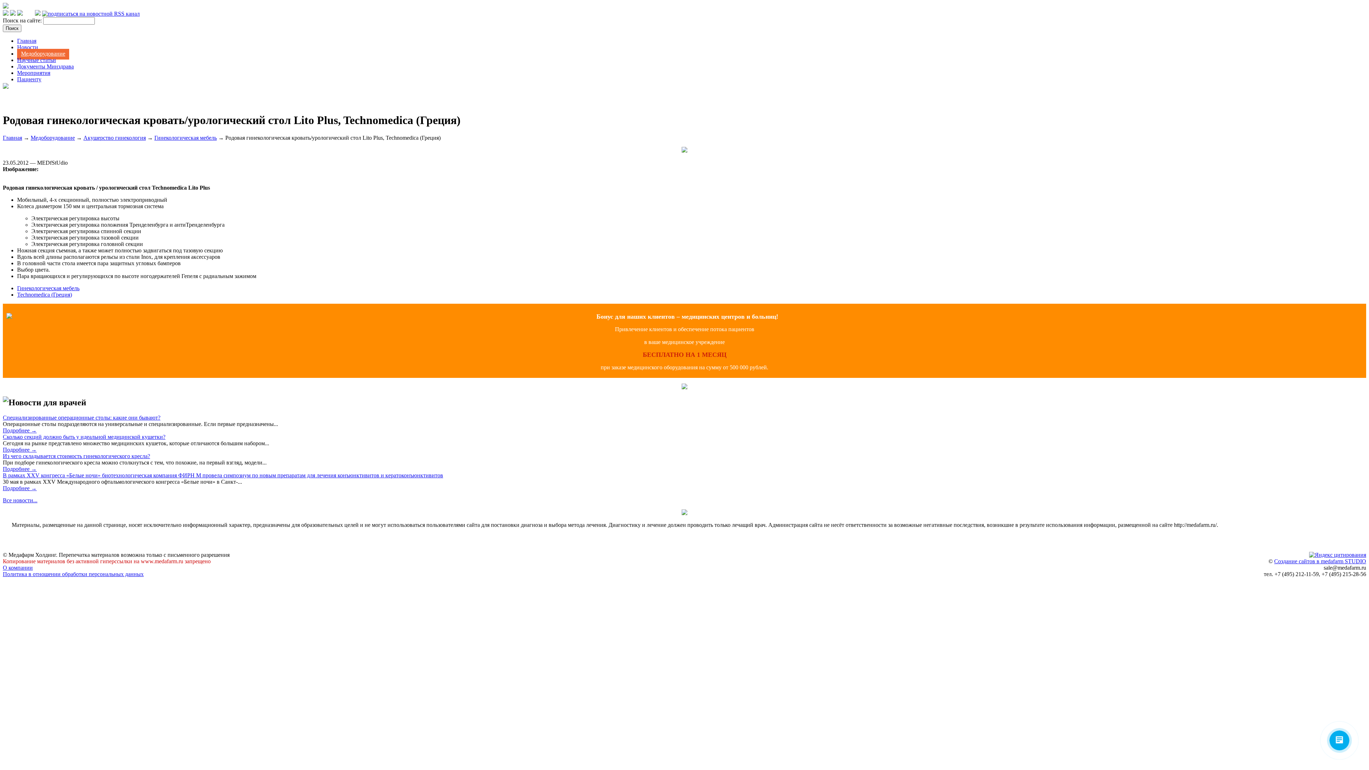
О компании (18, 568)
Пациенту (29, 79)
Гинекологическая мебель (185, 138)
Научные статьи (36, 60)
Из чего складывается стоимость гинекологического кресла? (76, 456)
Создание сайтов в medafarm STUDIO (1320, 561)
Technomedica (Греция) (44, 295)
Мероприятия (33, 73)
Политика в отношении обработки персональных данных (73, 574)
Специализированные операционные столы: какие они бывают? (81, 418)
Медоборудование (43, 54)
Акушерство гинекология (114, 138)
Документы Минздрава (45, 66)
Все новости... (20, 500)
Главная (26, 41)
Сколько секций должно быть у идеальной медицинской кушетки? (84, 437)
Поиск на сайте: (23, 20)
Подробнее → (20, 430)
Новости (27, 47)
